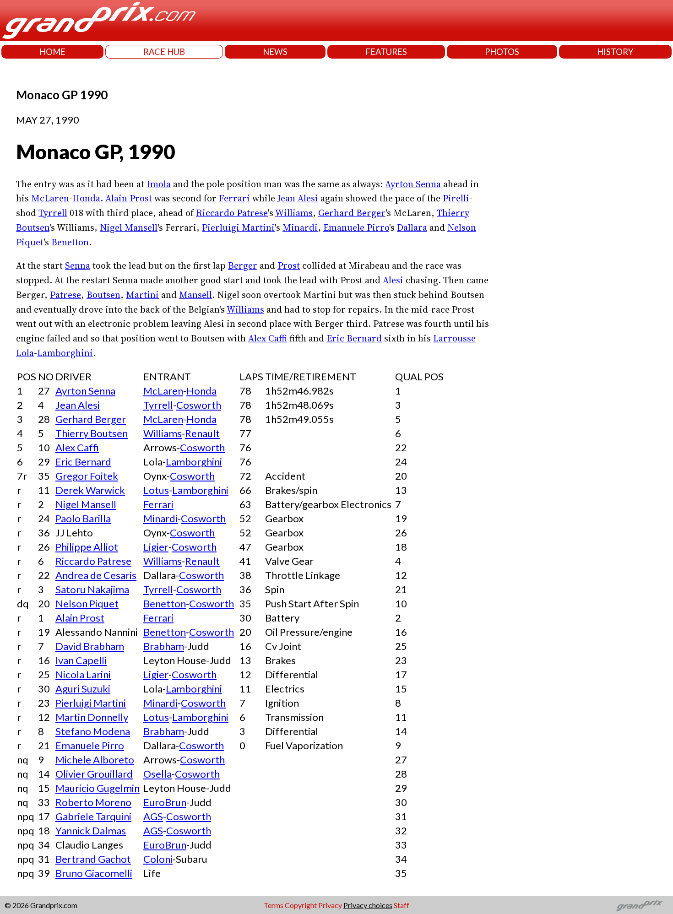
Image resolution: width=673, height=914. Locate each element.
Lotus (156, 490)
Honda (86, 198)
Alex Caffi (267, 338)
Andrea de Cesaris (95, 575)
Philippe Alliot (86, 547)
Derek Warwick (90, 490)
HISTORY (615, 52)
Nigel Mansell (128, 227)
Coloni (158, 859)
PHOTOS (502, 52)
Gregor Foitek (86, 476)
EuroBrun (164, 802)
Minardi (300, 227)
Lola (25, 352)
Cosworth (198, 405)
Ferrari (234, 198)
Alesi (393, 280)
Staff (401, 905)
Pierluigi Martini (238, 227)
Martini (142, 294)
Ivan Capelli (81, 660)
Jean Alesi (297, 198)
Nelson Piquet (87, 603)
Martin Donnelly (91, 717)
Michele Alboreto (94, 759)
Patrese (65, 294)
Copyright (301, 905)
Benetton (70, 242)
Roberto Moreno (93, 802)
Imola (159, 184)
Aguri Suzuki (82, 688)
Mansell (195, 294)
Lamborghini (65, 352)
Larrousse (454, 338)
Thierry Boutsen (91, 433)
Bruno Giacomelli (93, 873)
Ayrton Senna (413, 184)
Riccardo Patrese (232, 212)
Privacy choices (367, 905)
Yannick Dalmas (90, 830)
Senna (77, 265)
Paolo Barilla (83, 518)
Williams (294, 212)
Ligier (155, 547)
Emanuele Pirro (356, 227)
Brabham (163, 646)
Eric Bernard (354, 338)
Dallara (412, 227)
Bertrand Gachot (93, 859)
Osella (157, 774)
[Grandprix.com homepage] (640, 905)
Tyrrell (52, 212)
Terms (273, 905)
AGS (153, 816)
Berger (242, 265)
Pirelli (456, 198)
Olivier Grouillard (94, 774)
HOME (52, 52)
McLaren (50, 198)
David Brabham (89, 646)
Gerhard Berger (351, 212)
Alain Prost (128, 198)
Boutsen (103, 294)
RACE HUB (164, 52)
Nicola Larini (83, 674)
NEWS (275, 52)
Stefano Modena (92, 731)
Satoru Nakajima (92, 589)
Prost (288, 265)
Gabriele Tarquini (93, 816)
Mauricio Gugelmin (97, 788)
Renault (202, 433)
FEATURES (386, 52)
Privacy (330, 905)
